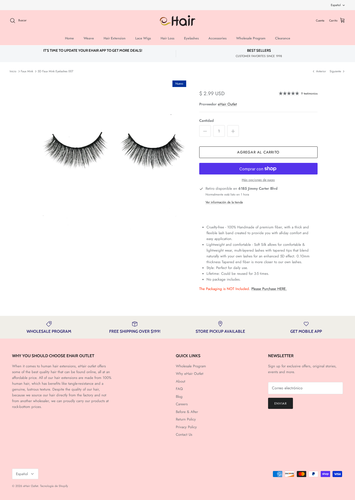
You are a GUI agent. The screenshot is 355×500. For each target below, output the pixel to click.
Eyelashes (191, 38)
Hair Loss (167, 38)
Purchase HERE (269, 288)
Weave (89, 38)
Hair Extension (115, 38)
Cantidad (206, 120)
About (180, 381)
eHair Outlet (227, 104)
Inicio (13, 71)
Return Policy (186, 419)
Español (336, 5)
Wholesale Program (250, 38)
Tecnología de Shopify (54, 486)
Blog (179, 396)
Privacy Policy (186, 427)
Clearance (282, 38)
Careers (182, 404)
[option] (113, 153)
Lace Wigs (143, 38)
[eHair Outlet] (177, 20)
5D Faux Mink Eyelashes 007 (55, 71)
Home (69, 38)
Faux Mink (27, 71)
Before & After (187, 411)
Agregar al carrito (258, 152)
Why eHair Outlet (189, 373)
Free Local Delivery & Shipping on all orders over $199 (177, 5)
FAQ (179, 388)
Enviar (280, 403)
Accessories (217, 38)
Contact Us (184, 434)
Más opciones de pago (258, 180)
